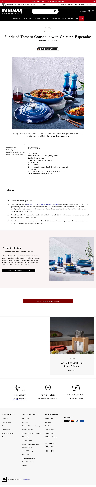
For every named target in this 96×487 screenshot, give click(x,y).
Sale (81, 18)
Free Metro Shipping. (20, 400)
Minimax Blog (49, 418)
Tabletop (46, 18)
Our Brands (48, 426)
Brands (70, 18)
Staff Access (26, 479)
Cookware (16, 18)
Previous (72, 370)
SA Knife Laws (26, 437)
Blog (58, 4)
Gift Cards (25, 422)
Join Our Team (49, 429)
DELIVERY (17, 4)
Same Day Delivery (31, 4)
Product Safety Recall (28, 458)
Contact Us (89, 4)
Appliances (37, 18)
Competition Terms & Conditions (31, 433)
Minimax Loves (49, 433)
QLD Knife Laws (27, 440)
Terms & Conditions (28, 462)
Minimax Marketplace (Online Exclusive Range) (30, 446)
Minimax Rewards (79, 4)
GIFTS (64, 18)
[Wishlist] (89, 11)
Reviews (70, 4)
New (76, 18)
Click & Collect (42, 4)
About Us (63, 4)
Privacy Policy (26, 454)
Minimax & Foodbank (51, 437)
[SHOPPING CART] (93, 11)
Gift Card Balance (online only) (31, 426)
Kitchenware (26, 18)
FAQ (3, 437)
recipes (48, 31)
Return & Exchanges (8, 433)
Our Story (48, 422)
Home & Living (55, 18)
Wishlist (24, 465)
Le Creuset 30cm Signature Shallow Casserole (42, 204)
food (47, 28)
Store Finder (26, 418)
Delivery (4, 426)
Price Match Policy (27, 451)
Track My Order (6, 422)
